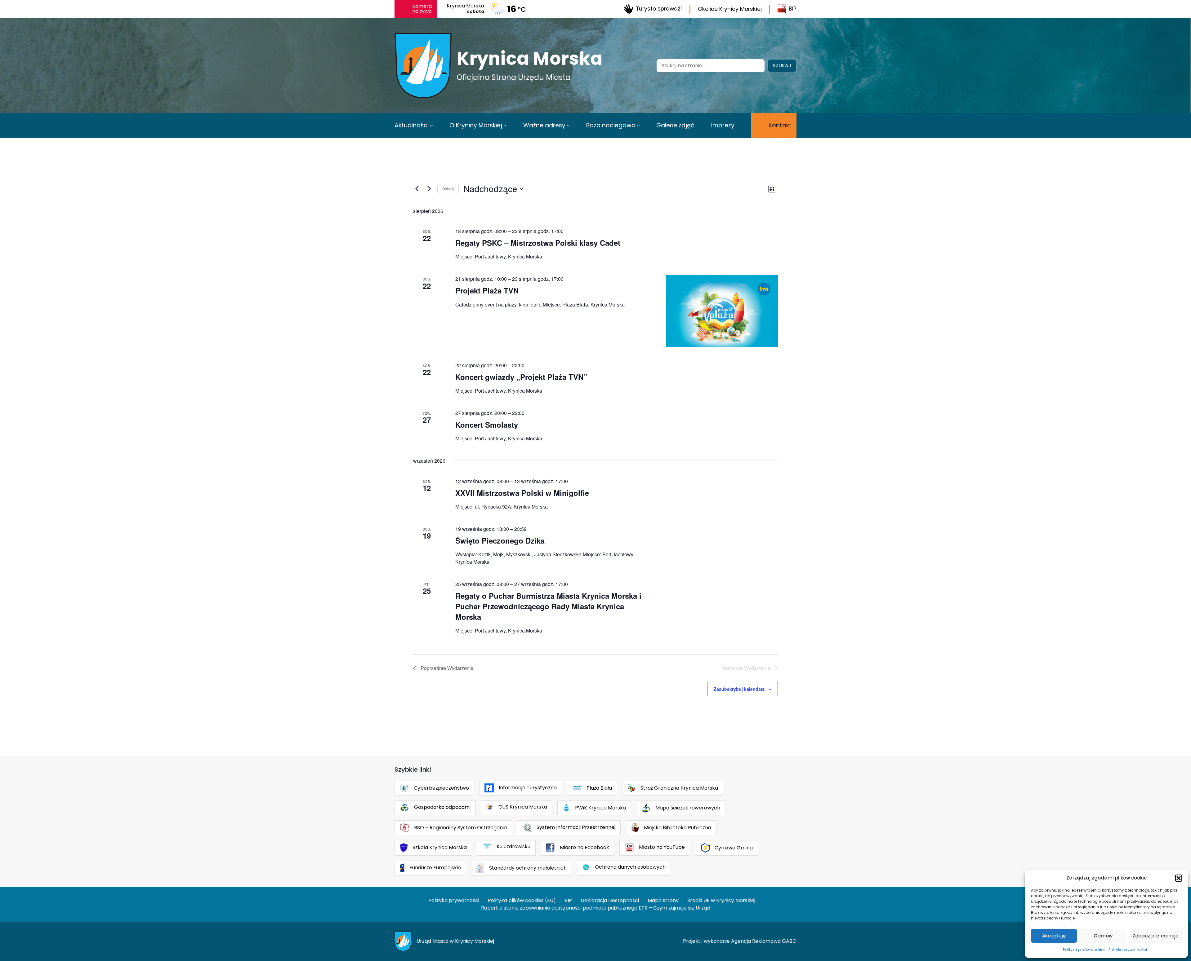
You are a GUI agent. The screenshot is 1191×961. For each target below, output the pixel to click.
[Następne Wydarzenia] (429, 188)
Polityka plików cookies (1084, 949)
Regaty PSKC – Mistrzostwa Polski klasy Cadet (537, 242)
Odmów (1103, 935)
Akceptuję (1054, 935)
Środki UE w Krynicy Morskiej (721, 900)
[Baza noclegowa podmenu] (638, 125)
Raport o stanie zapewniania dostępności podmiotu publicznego (559, 907)
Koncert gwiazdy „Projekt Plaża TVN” (521, 377)
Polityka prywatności (1127, 949)
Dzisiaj (448, 188)
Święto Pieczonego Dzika (500, 540)
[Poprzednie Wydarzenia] (417, 188)
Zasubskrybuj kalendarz (739, 689)
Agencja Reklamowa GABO (763, 941)
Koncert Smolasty (486, 424)
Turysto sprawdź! (659, 8)
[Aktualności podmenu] (431, 125)
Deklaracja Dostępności (610, 900)
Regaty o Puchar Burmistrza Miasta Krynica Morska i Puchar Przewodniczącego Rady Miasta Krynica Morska (548, 606)
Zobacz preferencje (1155, 935)
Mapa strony (663, 900)
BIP (792, 8)
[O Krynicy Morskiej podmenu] (504, 125)
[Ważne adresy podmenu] (568, 125)
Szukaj (782, 65)
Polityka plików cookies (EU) (522, 900)
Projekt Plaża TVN (487, 290)
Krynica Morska (530, 58)
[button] (1178, 878)
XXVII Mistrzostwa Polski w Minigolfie (522, 492)
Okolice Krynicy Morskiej (730, 9)
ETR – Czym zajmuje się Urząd (674, 907)
